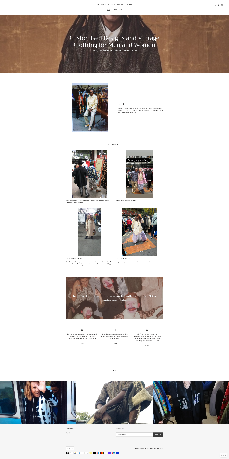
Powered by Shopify (158, 448)
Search (68, 433)
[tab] (113, 371)
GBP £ (69, 448)
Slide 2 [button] (115, 371)
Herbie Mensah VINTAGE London (114, 4)
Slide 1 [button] (113, 371)
